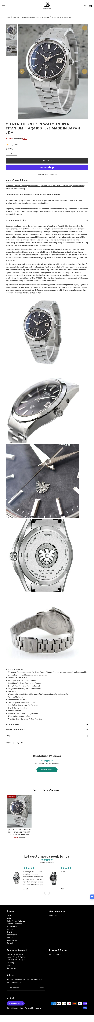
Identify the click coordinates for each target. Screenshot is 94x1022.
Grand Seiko (12, 926)
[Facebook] (7, 998)
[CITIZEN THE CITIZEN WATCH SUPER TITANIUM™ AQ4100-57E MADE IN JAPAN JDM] (19, 811)
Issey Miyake (12, 935)
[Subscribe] (42, 987)
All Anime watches (14, 924)
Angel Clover (12, 940)
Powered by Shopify (33, 1008)
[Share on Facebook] (14, 742)
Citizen (10, 929)
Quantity (9, 149)
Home (8, 17)
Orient (9, 932)
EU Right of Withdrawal (16, 960)
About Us (53, 915)
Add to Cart (47, 160)
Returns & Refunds (15, 954)
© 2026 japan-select (15, 1008)
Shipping (10, 962)
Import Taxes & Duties (16, 957)
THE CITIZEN (16, 17)
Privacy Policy (55, 954)
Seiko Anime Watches (16, 921)
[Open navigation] (3, 6)
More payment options (47, 174)
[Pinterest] (10, 998)
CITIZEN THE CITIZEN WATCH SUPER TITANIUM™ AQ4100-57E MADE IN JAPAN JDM (19, 832)
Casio (9, 915)
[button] (45, 893)
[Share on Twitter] (17, 742)
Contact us (11, 968)
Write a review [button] (47, 770)
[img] (47, 859)
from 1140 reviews (47, 862)
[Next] (84, 71)
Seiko (9, 918)
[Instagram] (13, 998)
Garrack (10, 943)
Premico (10, 937)
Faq (8, 965)
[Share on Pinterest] (21, 742)
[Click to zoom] (84, 28)
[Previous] (22, 71)
